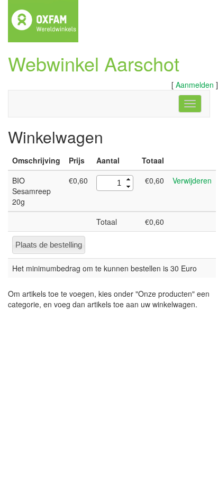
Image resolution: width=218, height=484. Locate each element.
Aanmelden (195, 84)
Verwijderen (192, 180)
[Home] (43, 20)
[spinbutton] (110, 183)
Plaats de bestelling (48, 244)
